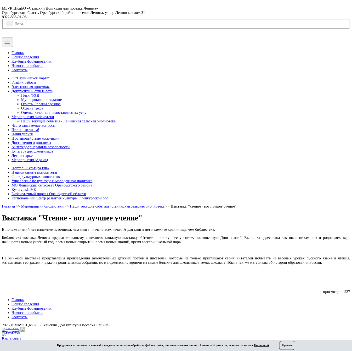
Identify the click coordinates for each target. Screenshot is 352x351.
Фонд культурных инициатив (35, 177)
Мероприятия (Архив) (29, 160)
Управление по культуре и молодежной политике (51, 181)
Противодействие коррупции (35, 138)
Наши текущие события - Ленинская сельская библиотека (68, 121)
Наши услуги (22, 134)
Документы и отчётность (31, 91)
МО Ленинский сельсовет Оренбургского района (51, 185)
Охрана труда (32, 108)
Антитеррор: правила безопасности (40, 147)
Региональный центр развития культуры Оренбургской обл (59, 198)
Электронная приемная (30, 87)
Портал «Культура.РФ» (30, 168)
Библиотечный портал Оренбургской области (48, 194)
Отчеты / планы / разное (41, 104)
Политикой (261, 345)
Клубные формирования (31, 61)
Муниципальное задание (41, 100)
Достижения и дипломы (31, 143)
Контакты (19, 70)
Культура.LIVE (23, 189)
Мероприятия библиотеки (32, 117)
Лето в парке (22, 156)
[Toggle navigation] (7, 42)
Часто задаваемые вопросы (33, 125)
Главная (17, 53)
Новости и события (27, 66)
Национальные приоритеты (34, 172)
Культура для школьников (32, 151)
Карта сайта (11, 338)
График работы (23, 82)
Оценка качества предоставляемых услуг (54, 112)
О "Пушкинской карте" (30, 78)
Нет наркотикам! (25, 130)
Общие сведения (25, 57)
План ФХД (30, 95)
